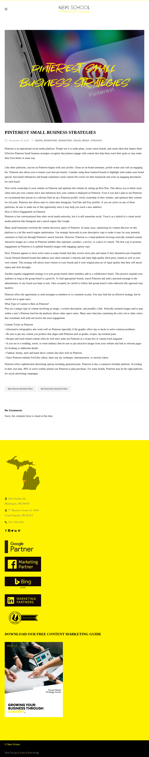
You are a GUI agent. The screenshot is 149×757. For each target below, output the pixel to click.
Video (22, 752)
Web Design (11, 752)
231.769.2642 (16, 522)
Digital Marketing (46, 140)
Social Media (81, 140)
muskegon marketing (54, 389)
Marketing (65, 140)
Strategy (96, 140)
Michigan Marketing (20, 389)
